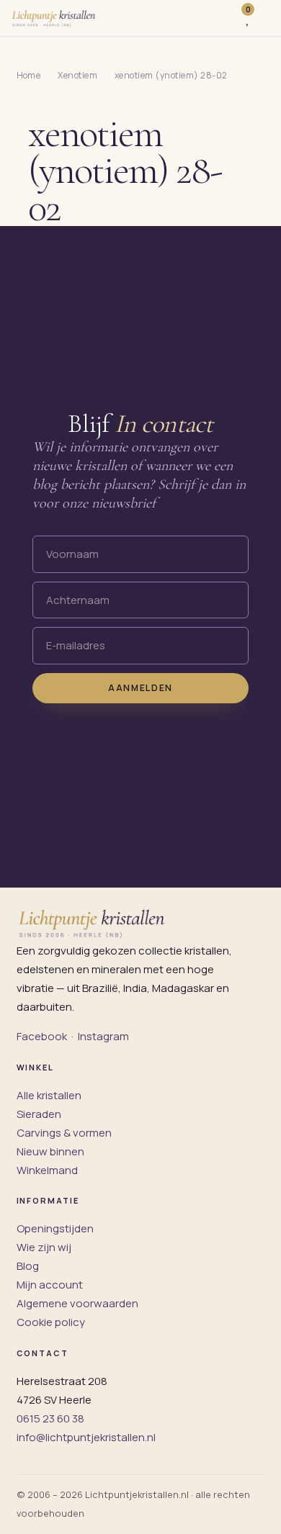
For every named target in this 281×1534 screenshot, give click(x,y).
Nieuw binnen (50, 1151)
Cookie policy (51, 1322)
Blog (28, 1265)
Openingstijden (55, 1228)
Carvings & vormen (64, 1132)
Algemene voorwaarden (77, 1303)
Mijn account (50, 1284)
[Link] (264, 18)
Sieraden (39, 1114)
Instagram (103, 1036)
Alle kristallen (49, 1095)
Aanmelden (140, 688)
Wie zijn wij (44, 1247)
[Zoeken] (223, 18)
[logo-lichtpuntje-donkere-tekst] (54, 18)
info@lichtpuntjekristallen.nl (86, 1437)
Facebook (42, 1036)
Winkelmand (47, 1170)
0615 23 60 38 (50, 1418)
